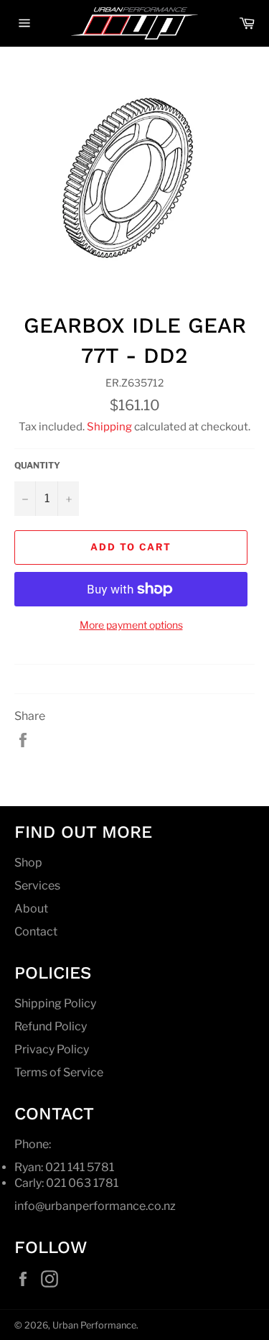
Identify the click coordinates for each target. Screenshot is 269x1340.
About (31, 908)
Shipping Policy (55, 1003)
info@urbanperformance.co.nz (95, 1206)
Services (37, 885)
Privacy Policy (51, 1049)
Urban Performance (94, 1325)
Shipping (109, 426)
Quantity (37, 465)
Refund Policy (50, 1026)
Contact (35, 931)
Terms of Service (58, 1072)
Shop (28, 862)
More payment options (131, 625)
